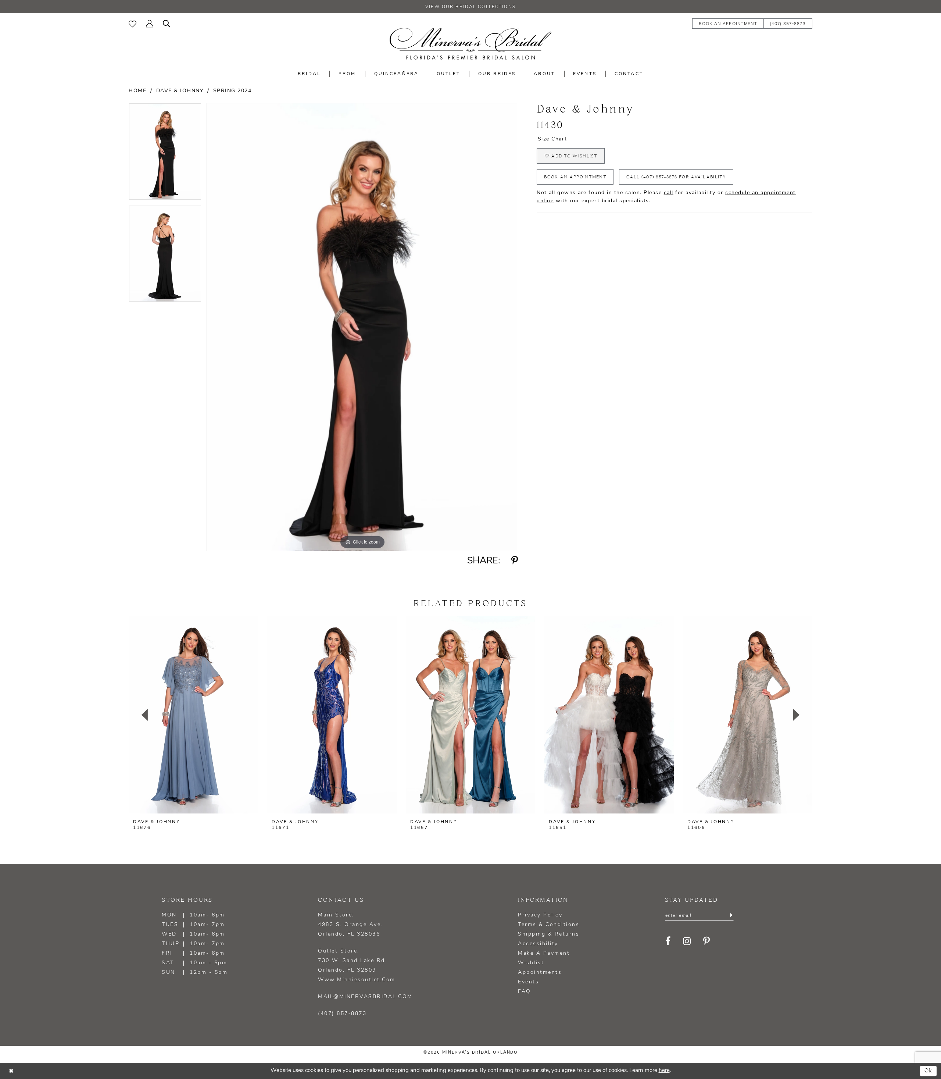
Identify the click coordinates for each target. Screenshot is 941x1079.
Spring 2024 (232, 91)
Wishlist (531, 963)
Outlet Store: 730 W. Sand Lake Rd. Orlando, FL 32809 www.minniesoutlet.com (357, 965)
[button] (149, 23)
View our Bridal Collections (470, 7)
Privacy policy (540, 915)
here (664, 1070)
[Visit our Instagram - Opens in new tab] (687, 941)
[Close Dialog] (11, 1070)
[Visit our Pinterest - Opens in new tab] (707, 941)
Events (528, 982)
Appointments (540, 972)
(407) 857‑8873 (342, 1013)
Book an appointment (575, 177)
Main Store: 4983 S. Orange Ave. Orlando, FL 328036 (350, 924)
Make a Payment (544, 953)
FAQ (524, 991)
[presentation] (193, 714)
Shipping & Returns (548, 934)
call (668, 193)
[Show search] (166, 23)
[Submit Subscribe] (730, 916)
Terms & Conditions (548, 924)
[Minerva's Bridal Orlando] (470, 44)
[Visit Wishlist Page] (132, 23)
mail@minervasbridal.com (365, 997)
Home (137, 91)
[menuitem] (132, 23)
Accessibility (538, 944)
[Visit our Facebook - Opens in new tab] (668, 941)
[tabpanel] (165, 154)
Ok (928, 1071)
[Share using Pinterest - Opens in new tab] (515, 561)
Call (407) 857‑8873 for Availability (676, 177)
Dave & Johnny (180, 91)
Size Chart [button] (552, 139)
